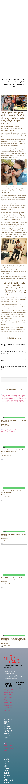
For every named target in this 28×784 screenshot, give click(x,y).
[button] (20, 688)
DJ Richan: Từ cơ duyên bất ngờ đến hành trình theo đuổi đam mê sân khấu (13, 491)
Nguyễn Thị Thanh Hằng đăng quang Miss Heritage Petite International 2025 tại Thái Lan (13, 578)
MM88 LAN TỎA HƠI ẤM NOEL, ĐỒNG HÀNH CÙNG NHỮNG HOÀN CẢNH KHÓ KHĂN (12, 450)
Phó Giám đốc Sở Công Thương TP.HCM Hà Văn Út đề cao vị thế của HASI (13, 420)
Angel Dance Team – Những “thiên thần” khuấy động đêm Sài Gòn (13, 535)
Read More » (4, 424)
